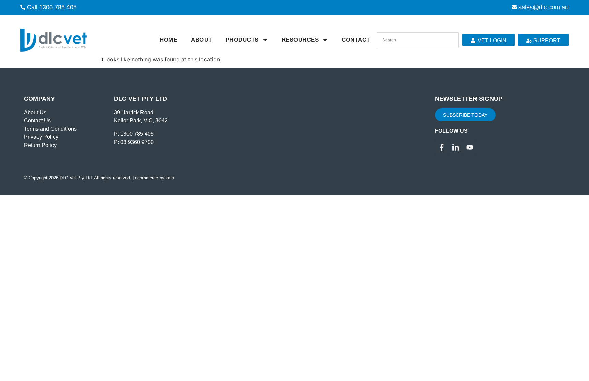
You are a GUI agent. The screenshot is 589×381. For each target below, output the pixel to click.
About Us (35, 112)
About (201, 39)
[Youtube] (470, 147)
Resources (300, 39)
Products (242, 39)
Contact (356, 39)
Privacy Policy (41, 137)
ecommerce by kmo (154, 177)
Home (168, 39)
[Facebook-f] (442, 147)
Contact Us (37, 120)
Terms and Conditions (50, 129)
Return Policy (40, 145)
